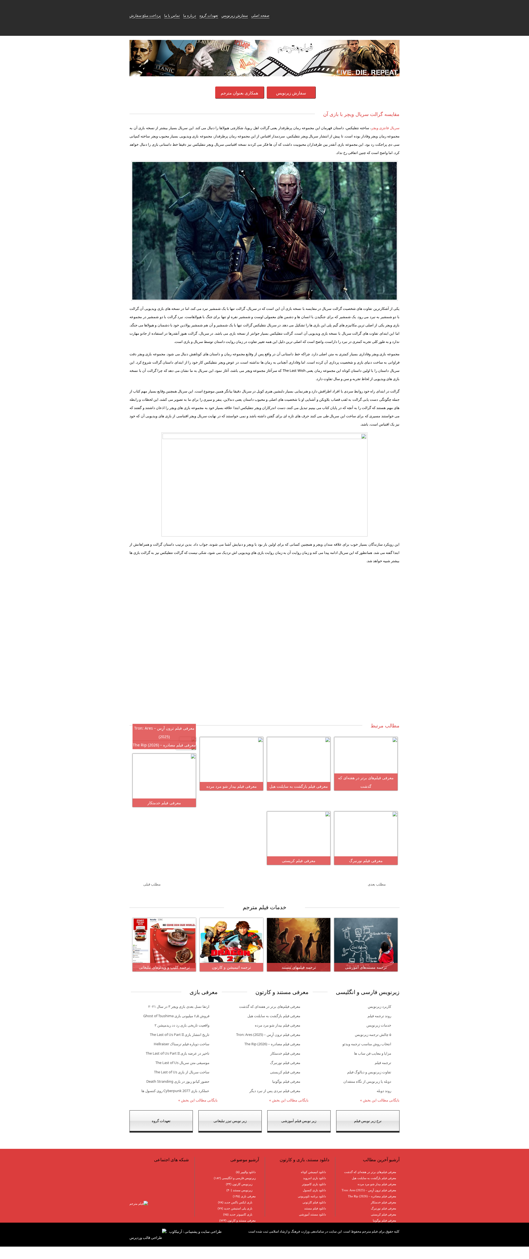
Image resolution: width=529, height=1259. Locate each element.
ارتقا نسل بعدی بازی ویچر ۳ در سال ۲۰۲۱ (178, 1006)
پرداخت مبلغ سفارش (145, 15)
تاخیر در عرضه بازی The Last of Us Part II (177, 1053)
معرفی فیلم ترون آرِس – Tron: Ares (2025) (268, 1034)
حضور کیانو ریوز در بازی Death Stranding (177, 1081)
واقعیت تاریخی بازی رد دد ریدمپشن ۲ (182, 1025)
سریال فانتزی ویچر (385, 127)
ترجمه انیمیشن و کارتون (231, 967)
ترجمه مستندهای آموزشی (366, 967)
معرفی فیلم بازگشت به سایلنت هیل (298, 786)
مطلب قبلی (152, 884)
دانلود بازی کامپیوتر (314, 1184)
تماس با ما (172, 15)
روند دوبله (384, 1090)
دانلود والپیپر (248, 1172)
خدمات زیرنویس (378, 1025)
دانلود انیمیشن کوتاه (313, 1172)
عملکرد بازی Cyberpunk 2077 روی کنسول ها (175, 1090)
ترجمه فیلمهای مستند (299, 967)
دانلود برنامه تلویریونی (312, 1196)
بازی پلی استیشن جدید (238, 1208)
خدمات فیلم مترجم (264, 907)
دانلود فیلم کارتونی (314, 1202)
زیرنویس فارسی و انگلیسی (239, 1178)
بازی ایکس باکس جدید (238, 1202)
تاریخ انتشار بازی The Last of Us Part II (179, 1034)
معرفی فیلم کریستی (298, 860)
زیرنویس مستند (242, 1190)
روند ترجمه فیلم (379, 1015)
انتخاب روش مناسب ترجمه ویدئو (366, 1043)
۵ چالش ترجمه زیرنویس (373, 1034)
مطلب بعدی (377, 884)
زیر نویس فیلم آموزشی (298, 1120)
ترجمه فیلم (383, 1062)
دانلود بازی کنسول (314, 1190)
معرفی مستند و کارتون (241, 1220)
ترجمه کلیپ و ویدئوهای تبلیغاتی (164, 967)
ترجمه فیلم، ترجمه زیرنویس (338, 15)
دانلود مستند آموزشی (312, 1214)
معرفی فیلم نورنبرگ (366, 860)
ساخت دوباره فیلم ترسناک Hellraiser (181, 1043)
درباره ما (189, 15)
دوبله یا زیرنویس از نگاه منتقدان (367, 1081)
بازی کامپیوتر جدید (241, 1214)
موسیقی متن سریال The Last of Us (182, 1062)
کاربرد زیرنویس (379, 1006)
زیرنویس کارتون (242, 1184)
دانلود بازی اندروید (314, 1178)
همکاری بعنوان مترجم (239, 93)
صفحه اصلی (260, 15)
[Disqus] (264, 647)
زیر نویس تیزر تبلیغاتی (230, 1120)
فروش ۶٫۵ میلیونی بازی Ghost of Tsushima (176, 1015)
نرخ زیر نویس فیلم (368, 1120)
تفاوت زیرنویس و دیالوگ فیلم (369, 1072)
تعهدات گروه (208, 15)
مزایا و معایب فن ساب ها (372, 1053)
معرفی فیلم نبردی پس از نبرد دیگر (274, 1090)
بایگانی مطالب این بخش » (380, 1100)
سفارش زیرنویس (235, 15)
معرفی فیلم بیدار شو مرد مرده (231, 786)
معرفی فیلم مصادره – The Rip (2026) (164, 745)
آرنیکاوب (175, 1231)
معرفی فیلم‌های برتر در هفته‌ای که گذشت (269, 1006)
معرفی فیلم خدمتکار (164, 802)
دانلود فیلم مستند (315, 1208)
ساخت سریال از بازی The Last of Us (181, 1072)
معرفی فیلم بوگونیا (286, 1081)
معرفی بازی (248, 1196)
